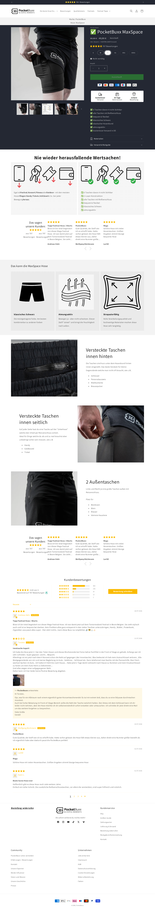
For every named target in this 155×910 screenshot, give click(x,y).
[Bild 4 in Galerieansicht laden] (60, 109)
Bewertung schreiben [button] (122, 591)
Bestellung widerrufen (109, 831)
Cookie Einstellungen (86, 873)
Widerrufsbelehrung (86, 877)
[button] (49, 11)
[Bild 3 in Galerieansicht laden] (47, 109)
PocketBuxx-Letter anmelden (22, 856)
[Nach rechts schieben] (81, 109)
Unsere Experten (17, 868)
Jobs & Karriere (84, 856)
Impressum (82, 860)
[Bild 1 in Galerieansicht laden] (22, 109)
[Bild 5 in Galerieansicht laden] (72, 109)
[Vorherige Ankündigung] (11, 2)
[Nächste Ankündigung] (143, 2)
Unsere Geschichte (18, 881)
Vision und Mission (18, 877)
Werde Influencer (17, 873)
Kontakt (103, 839)
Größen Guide (105, 818)
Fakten (80, 881)
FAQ (101, 814)
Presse (13, 886)
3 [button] (78, 796)
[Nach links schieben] (13, 109)
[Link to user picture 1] (18, 680)
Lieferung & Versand (108, 826)
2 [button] (74, 796)
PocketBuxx (80, 905)
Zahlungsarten (106, 822)
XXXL (135, 53)
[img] (35, 230)
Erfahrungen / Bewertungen (22, 860)
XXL (125, 53)
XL (116, 53)
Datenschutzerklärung (87, 868)
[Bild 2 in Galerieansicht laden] (35, 109)
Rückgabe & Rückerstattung (111, 835)
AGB (79, 864)
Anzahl (92, 63)
